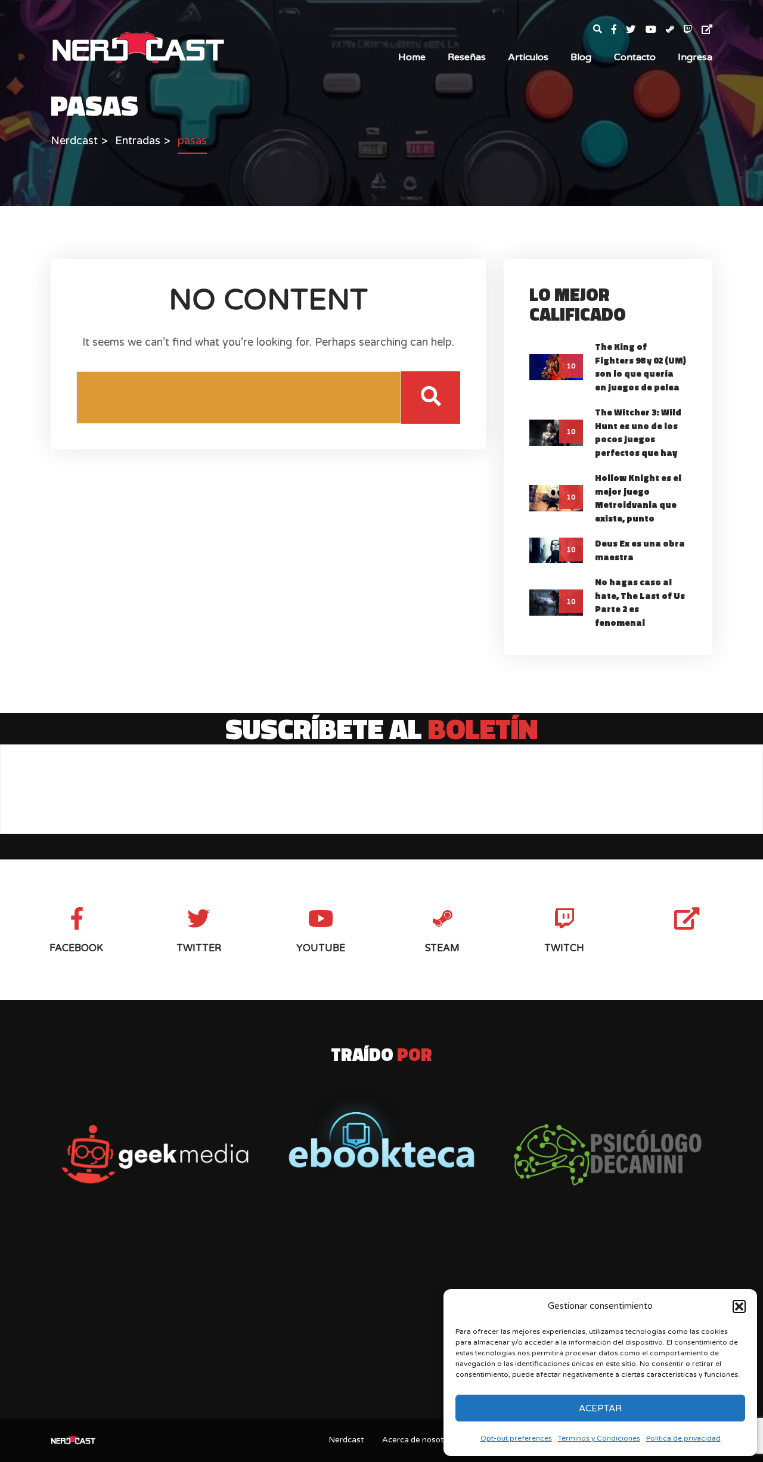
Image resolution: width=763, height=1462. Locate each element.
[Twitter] (635, 30)
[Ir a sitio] (155, 1154)
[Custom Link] (707, 30)
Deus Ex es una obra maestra (640, 550)
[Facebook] (619, 30)
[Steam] (675, 30)
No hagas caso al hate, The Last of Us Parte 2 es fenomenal (640, 602)
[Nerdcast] (138, 46)
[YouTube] (656, 30)
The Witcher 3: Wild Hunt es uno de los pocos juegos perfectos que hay (638, 432)
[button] (739, 1306)
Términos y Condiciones (599, 1438)
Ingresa (695, 57)
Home (412, 57)
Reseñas (467, 57)
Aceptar (600, 1408)
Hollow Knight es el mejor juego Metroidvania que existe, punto (638, 498)
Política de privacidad (683, 1438)
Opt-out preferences (516, 1438)
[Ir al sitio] (381, 1133)
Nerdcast (346, 1440)
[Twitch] (693, 30)
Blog (580, 57)
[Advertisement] (381, 1315)
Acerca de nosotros (418, 1440)
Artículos (528, 57)
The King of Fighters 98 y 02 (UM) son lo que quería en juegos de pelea (640, 367)
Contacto (635, 57)
